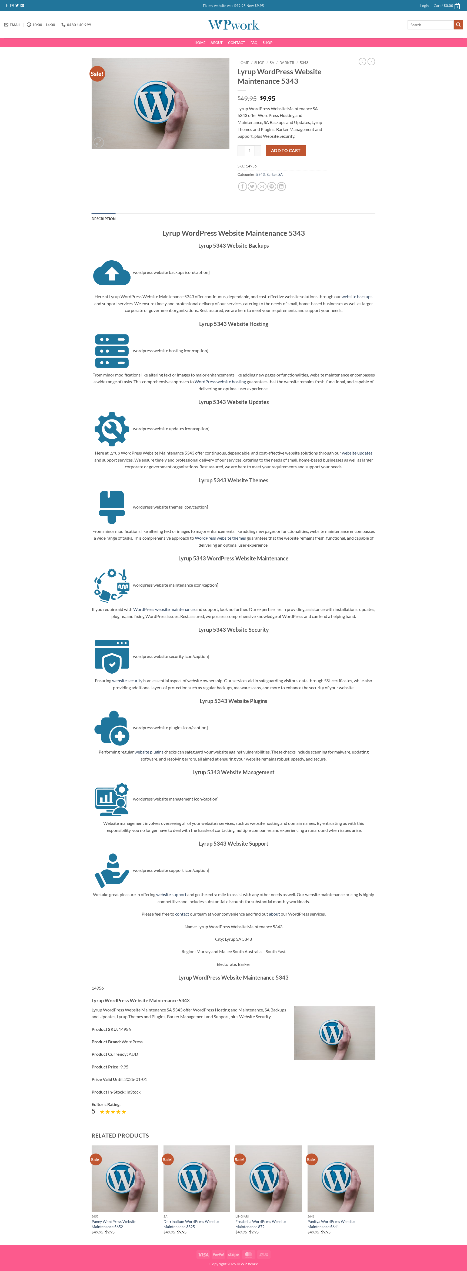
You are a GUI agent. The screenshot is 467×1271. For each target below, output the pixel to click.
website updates (357, 452)
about (274, 913)
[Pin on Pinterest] (271, 186)
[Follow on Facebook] (6, 6)
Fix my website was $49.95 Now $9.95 (233, 6)
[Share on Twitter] (252, 186)
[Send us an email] (22, 6)
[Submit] (458, 24)
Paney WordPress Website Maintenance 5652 (114, 1224)
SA (272, 62)
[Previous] (92, 1194)
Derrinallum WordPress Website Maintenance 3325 (191, 1224)
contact (182, 913)
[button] (424, 5)
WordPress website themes (220, 537)
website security (127, 680)
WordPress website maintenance (164, 609)
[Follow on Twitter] (17, 6)
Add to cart (286, 150)
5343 (304, 62)
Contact (236, 43)
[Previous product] (371, 61)
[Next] (374, 1194)
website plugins (149, 751)
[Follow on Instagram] (12, 6)
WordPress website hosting (220, 381)
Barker (286, 62)
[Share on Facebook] (242, 186)
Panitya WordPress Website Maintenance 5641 (331, 1224)
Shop (267, 43)
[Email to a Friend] (262, 186)
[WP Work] (233, 25)
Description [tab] (104, 219)
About (217, 43)
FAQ (254, 43)
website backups (357, 296)
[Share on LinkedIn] (281, 186)
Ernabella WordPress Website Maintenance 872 (260, 1224)
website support (171, 894)
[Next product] (362, 61)
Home (200, 43)
